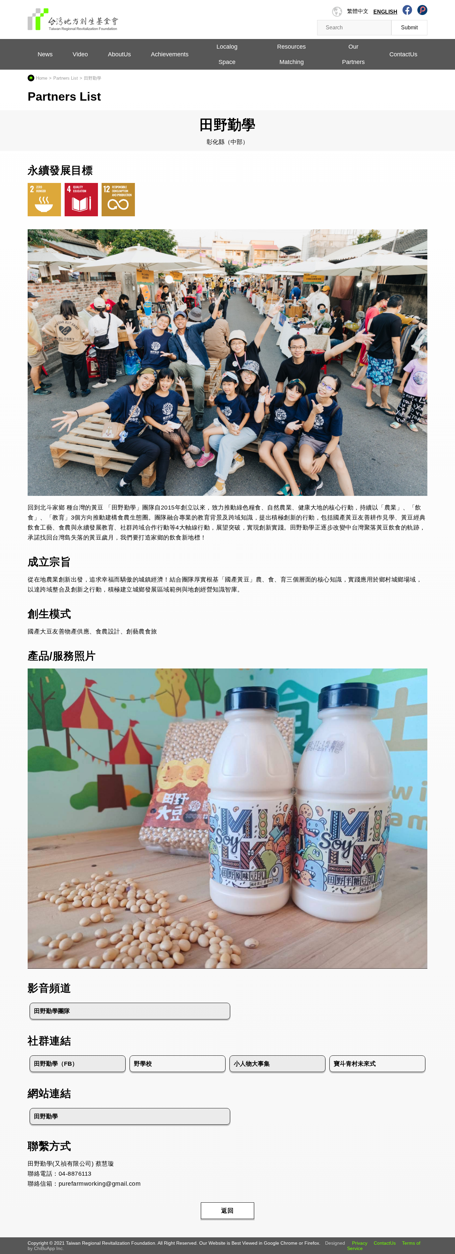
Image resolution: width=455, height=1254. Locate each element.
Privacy (359, 1243)
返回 (227, 1210)
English (385, 12)
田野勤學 (46, 1116)
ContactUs (385, 1243)
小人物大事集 (252, 1063)
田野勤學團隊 (52, 1011)
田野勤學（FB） (56, 1063)
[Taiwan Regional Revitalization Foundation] (73, 16)
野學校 (143, 1063)
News (45, 54)
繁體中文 (357, 11)
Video (80, 54)
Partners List (65, 78)
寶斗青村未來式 (355, 1063)
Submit (409, 27)
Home (41, 78)
